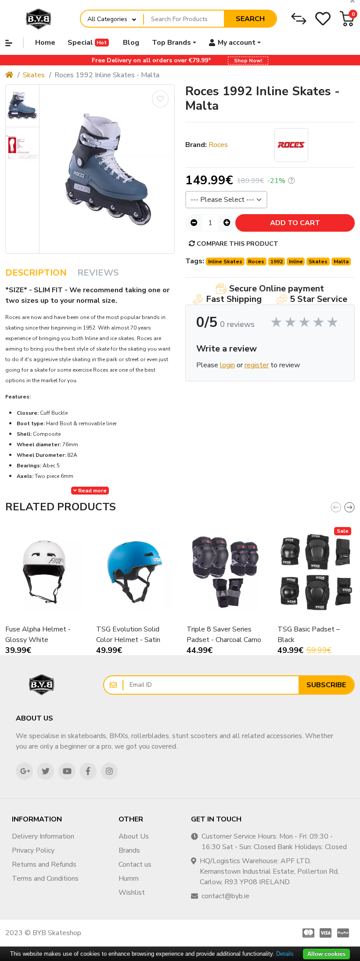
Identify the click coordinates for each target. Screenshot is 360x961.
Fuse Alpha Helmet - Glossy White (38, 634)
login (227, 365)
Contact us (135, 864)
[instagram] (109, 771)
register (257, 365)
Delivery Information (43, 836)
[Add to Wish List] (160, 99)
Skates (34, 75)
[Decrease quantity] (193, 223)
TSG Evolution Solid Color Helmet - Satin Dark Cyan (128, 634)
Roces (218, 145)
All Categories (107, 19)
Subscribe (326, 685)
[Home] (9, 75)
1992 (276, 261)
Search (250, 19)
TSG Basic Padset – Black (308, 634)
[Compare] (298, 18)
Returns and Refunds (44, 864)
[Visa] (326, 933)
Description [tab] (36, 273)
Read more (92, 490)
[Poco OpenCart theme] (42, 685)
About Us (134, 836)
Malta (341, 261)
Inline (296, 261)
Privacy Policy (33, 850)
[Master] (307, 933)
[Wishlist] (323, 18)
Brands (129, 850)
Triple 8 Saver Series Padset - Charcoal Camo (224, 634)
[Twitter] (45, 771)
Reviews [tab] (98, 273)
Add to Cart (295, 223)
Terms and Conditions (45, 878)
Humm (129, 878)
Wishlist (132, 892)
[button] (347, 18)
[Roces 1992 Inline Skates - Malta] (107, 169)
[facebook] (88, 771)
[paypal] (345, 933)
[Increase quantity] (226, 223)
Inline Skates (225, 261)
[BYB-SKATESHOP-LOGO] (38, 19)
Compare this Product (236, 244)
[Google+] (24, 771)
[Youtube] (67, 771)
